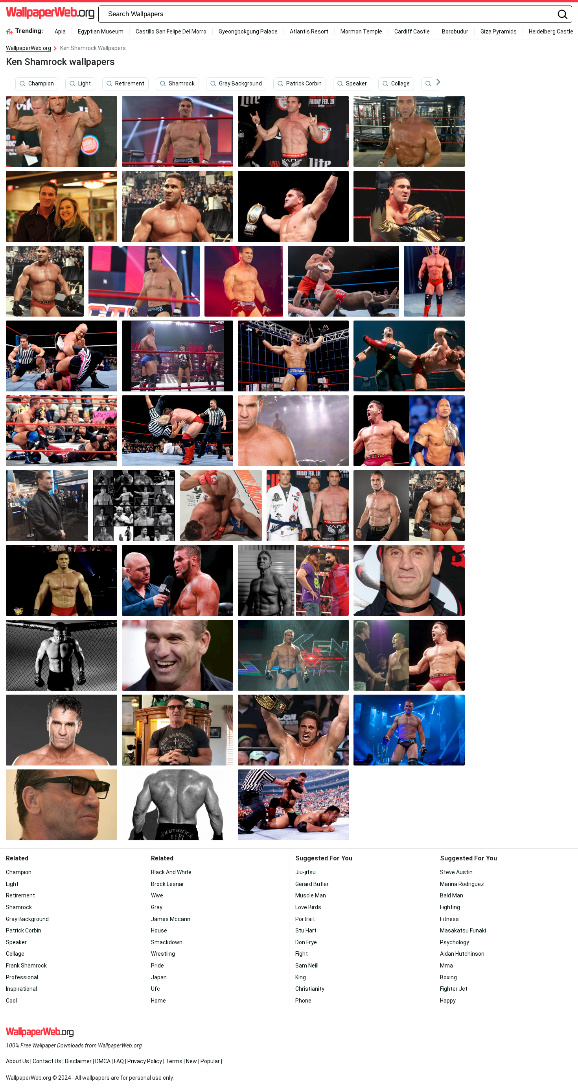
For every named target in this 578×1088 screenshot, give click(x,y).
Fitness (449, 919)
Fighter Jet (454, 989)
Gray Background (240, 84)
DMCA (102, 1061)
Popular (210, 1061)
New (191, 1061)
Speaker (356, 84)
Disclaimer (78, 1061)
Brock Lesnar (167, 884)
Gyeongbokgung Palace (248, 31)
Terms (174, 1061)
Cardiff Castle (412, 31)
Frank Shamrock (26, 965)
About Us (17, 1061)
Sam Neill (306, 965)
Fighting (450, 907)
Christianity (309, 989)
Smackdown (166, 942)
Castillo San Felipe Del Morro (171, 31)
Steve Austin (456, 872)
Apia (60, 31)
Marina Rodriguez (462, 884)
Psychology (454, 942)
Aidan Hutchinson (462, 954)
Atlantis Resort (309, 31)
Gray (156, 907)
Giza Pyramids (498, 31)
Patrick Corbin (304, 84)
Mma (446, 965)
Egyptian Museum (100, 31)
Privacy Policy (144, 1061)
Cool (11, 1000)
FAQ (119, 1061)
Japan (159, 977)
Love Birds (308, 907)
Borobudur (455, 31)
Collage (400, 84)
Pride (157, 965)
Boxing (448, 977)
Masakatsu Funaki (463, 930)
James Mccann (170, 919)
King (300, 977)
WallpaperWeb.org (28, 48)
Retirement (129, 84)
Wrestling (163, 954)
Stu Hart (306, 930)
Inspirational (21, 989)
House (159, 930)
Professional (22, 977)
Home (158, 1000)
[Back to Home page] (50, 14)
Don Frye (306, 942)
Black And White (171, 872)
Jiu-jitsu (305, 872)
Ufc (155, 989)
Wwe (157, 895)
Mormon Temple (361, 31)
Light (84, 84)
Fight (301, 954)
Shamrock (182, 84)
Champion (41, 84)
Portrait (305, 919)
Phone (303, 1000)
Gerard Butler (312, 884)
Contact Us (47, 1061)
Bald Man (451, 895)
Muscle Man (310, 895)
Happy (448, 1000)
